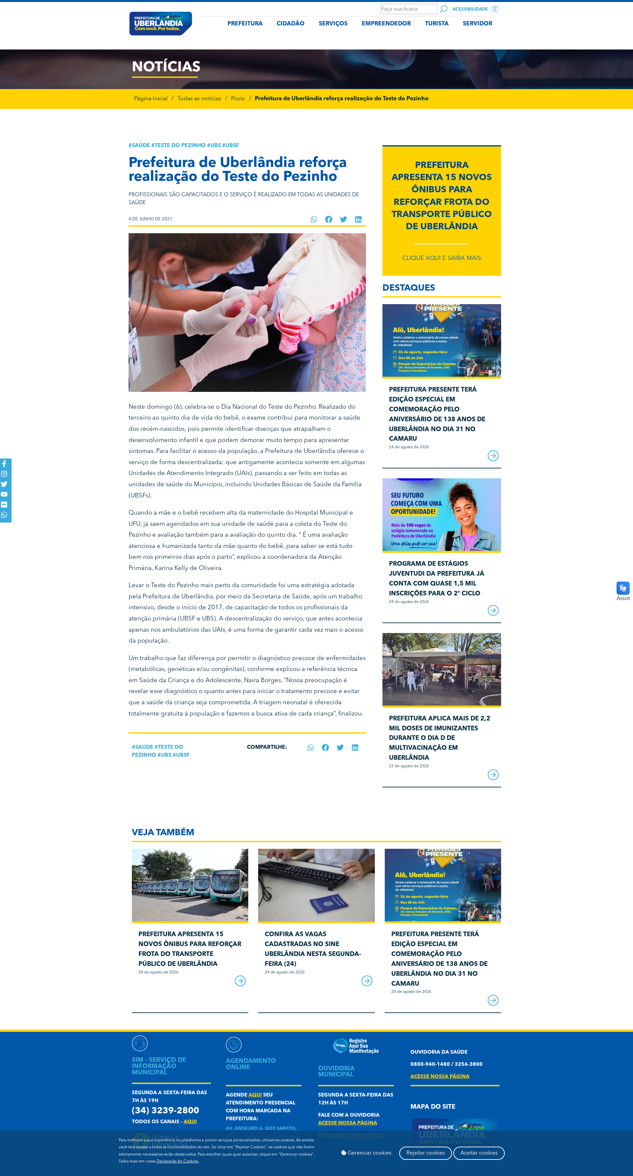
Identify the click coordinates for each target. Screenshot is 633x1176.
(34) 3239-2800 (165, 1111)
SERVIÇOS (333, 24)
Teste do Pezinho (180, 145)
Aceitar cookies (479, 1153)
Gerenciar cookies (369, 1153)
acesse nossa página (347, 1123)
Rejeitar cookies (426, 1153)
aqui (190, 1122)
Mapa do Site (432, 1107)
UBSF (232, 145)
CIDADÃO (291, 24)
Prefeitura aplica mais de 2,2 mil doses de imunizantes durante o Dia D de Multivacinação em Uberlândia (439, 738)
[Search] (443, 9)
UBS (215, 145)
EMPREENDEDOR (386, 24)
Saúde (141, 145)
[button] (314, 219)
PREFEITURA (245, 24)
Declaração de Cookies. (178, 1161)
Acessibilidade (470, 9)
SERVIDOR (477, 24)
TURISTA (437, 24)
